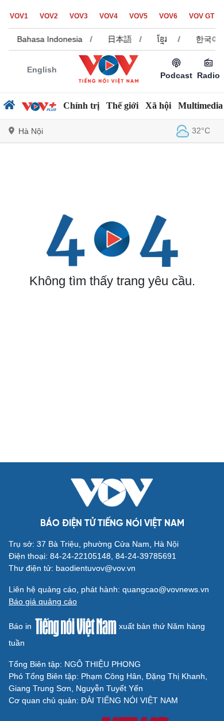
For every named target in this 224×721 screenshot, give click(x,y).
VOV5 (138, 16)
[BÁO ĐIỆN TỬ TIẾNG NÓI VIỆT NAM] (108, 69)
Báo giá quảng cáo (43, 601)
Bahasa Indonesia (48, 39)
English (42, 69)
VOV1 (19, 16)
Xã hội (158, 105)
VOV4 (108, 16)
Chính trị (81, 105)
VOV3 (78, 16)
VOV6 (168, 16)
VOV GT (201, 16)
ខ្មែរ (160, 39)
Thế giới (122, 105)
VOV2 (49, 16)
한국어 (206, 39)
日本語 (118, 39)
